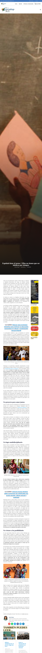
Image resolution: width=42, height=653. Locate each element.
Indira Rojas (16, 267)
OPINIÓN (29, 267)
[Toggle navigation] (34, 9)
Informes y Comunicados (28, 3)
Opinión (20, 3)
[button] (35, 4)
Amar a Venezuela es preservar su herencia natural (22, 645)
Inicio (16, 3)
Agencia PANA (38, 3)
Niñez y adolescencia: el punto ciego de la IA (9, 644)
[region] (34, 292)
